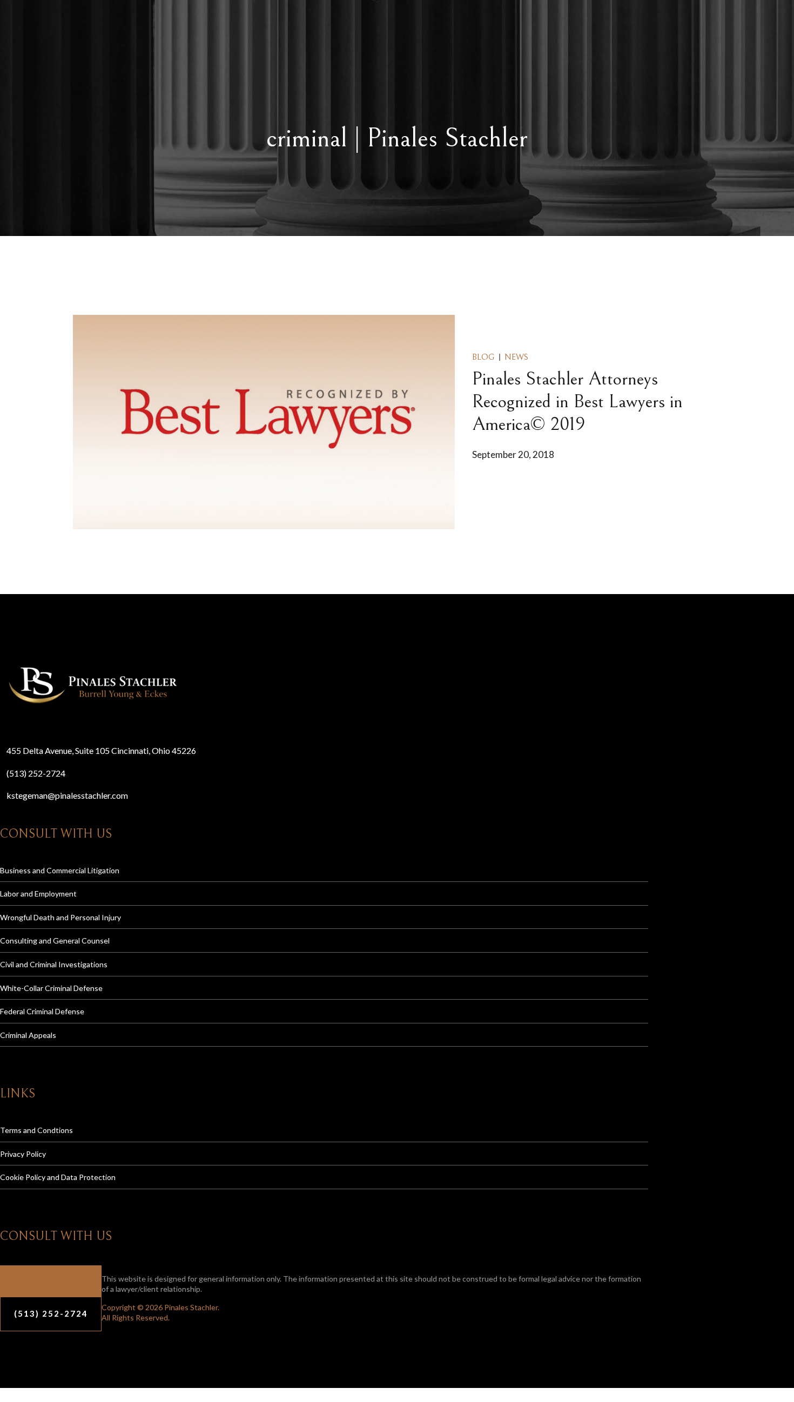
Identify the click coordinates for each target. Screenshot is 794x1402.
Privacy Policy (23, 1153)
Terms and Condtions (36, 1130)
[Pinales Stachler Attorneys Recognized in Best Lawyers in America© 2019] (264, 422)
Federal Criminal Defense (42, 1011)
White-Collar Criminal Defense (51, 988)
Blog (483, 357)
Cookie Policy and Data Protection (58, 1177)
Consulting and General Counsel (55, 940)
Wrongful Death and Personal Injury (60, 917)
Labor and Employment (38, 893)
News (516, 357)
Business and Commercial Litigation (59, 870)
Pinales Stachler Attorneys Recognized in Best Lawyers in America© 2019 (577, 401)
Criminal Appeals (28, 1035)
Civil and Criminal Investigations (53, 964)
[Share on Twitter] (475, 485)
